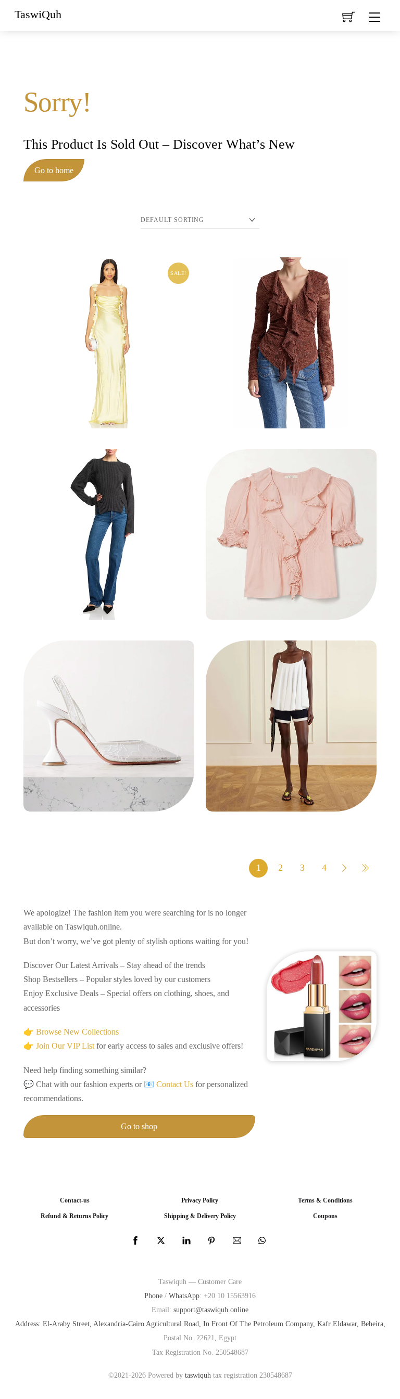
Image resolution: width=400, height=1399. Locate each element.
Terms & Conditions (325, 1200)
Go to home (53, 170)
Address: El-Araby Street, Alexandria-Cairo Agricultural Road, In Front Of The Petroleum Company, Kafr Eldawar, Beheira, (200, 1323)
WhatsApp (184, 1295)
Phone (153, 1295)
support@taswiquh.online (210, 1309)
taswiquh (198, 1375)
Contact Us (174, 1084)
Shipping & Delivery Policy (200, 1216)
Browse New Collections (77, 1031)
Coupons (325, 1216)
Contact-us (75, 1200)
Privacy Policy (199, 1200)
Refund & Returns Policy (74, 1216)
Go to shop (139, 1126)
